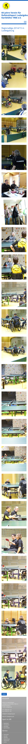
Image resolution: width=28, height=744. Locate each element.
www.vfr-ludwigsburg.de (8, 716)
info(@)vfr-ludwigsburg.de (8, 714)
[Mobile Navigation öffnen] (25, 22)
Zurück (4, 694)
